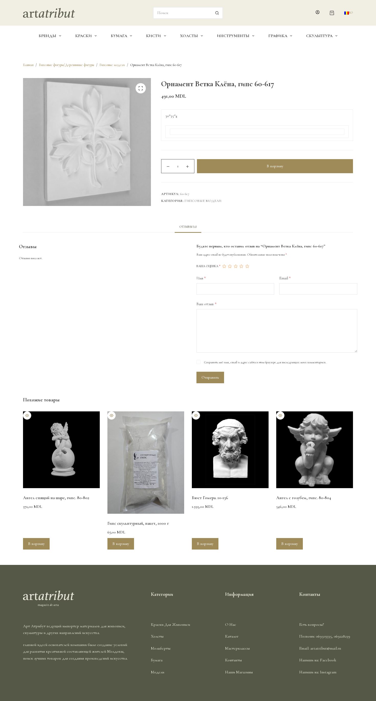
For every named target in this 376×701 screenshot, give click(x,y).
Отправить (210, 377)
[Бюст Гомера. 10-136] (230, 449)
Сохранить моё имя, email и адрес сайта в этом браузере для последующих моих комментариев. (265, 362)
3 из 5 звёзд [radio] (235, 266)
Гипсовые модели (203, 201)
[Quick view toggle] (27, 415)
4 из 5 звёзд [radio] (241, 266)
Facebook (328, 660)
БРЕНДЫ (47, 35)
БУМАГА (119, 35)
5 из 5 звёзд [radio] (247, 266)
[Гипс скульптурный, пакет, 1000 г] (145, 462)
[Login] (317, 12)
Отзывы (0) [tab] (188, 226)
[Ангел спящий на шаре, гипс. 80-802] (61, 449)
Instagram (328, 672)
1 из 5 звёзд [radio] (224, 266)
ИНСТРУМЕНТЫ (233, 35)
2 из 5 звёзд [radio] (229, 266)
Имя (201, 278)
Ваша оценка (208, 266)
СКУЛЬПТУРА (319, 35)
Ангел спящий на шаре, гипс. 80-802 (56, 497)
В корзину (275, 166)
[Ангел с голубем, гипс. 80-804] (314, 449)
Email (285, 278)
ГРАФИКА (277, 35)
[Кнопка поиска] (217, 13)
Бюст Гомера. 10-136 (210, 497)
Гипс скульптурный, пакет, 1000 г (138, 523)
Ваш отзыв (206, 304)
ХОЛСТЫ (189, 35)
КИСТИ (153, 35)
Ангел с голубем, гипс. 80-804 (303, 497)
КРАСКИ (83, 35)
